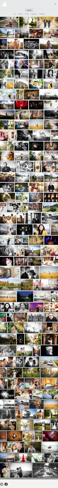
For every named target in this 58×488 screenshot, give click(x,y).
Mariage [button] (20, 14)
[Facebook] (6, 484)
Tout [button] (15, 14)
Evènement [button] (34, 14)
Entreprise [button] (42, 14)
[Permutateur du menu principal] (55, 4)
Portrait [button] (27, 14)
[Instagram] (1, 484)
